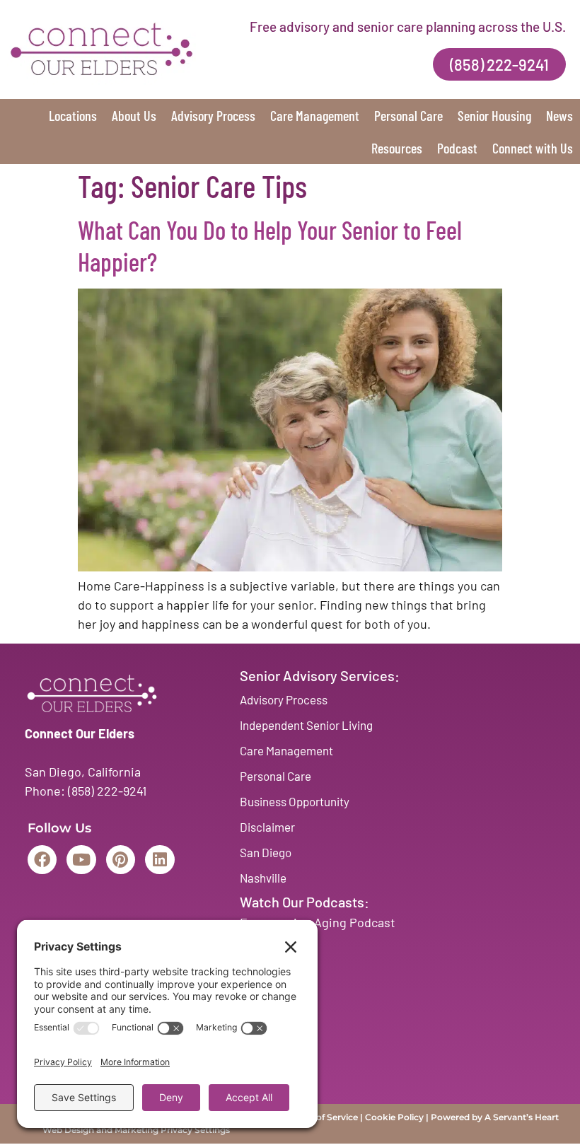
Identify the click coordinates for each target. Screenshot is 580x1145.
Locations (73, 115)
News (559, 115)
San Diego (265, 852)
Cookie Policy (394, 1117)
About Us (134, 115)
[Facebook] (42, 859)
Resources (396, 147)
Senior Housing (494, 115)
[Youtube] (80, 859)
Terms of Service (323, 1117)
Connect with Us (532, 147)
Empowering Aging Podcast (317, 922)
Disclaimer (267, 827)
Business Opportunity (294, 801)
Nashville (263, 878)
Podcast (457, 147)
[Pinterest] (120, 859)
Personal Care (408, 115)
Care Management (314, 115)
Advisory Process (213, 115)
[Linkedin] (159, 859)
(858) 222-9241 (107, 790)
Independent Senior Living (306, 725)
